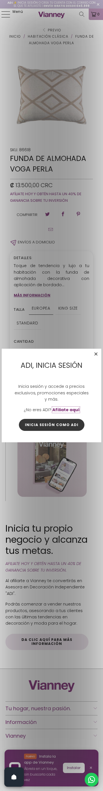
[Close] (96, 354)
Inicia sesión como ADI (51, 424)
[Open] (14, 777)
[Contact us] (91, 779)
